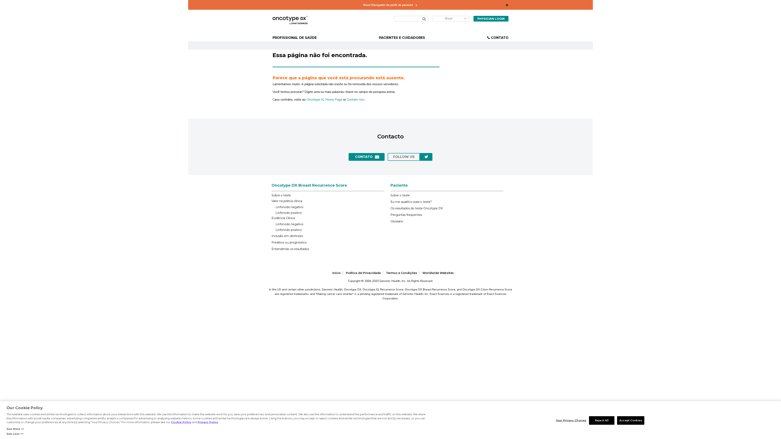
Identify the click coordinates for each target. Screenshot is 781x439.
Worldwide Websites (438, 273)
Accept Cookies (630, 420)
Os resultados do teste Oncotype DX (416, 208)
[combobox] (411, 19)
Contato (499, 38)
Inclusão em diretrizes (287, 236)
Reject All (602, 420)
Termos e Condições (401, 273)
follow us (403, 157)
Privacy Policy (208, 422)
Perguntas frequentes (406, 215)
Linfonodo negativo (289, 207)
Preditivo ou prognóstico (289, 242)
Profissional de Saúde (295, 38)
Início (336, 273)
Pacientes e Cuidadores (402, 38)
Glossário (396, 221)
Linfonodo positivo (289, 213)
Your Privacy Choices (571, 420)
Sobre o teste (281, 195)
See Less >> (15, 433)
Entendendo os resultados (290, 249)
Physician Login (491, 19)
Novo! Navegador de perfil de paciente (388, 5)
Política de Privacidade (363, 273)
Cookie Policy (181, 422)
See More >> (15, 428)
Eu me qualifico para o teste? (411, 202)
